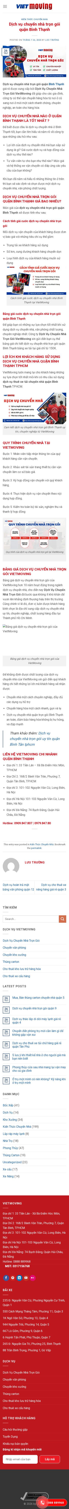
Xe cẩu (7, 1169)
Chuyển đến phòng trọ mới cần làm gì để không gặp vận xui (37, 1032)
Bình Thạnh (56, 84)
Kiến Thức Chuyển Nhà (34, 19)
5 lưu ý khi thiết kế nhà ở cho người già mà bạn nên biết (39, 1056)
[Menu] (5, 6)
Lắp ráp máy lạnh (14, 1134)
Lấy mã (50, 1459)
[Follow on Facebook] (6, 1278)
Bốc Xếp (8, 1105)
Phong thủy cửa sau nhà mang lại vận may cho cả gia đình (39, 1069)
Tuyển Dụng (10, 1436)
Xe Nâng (8, 1176)
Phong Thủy (10, 1148)
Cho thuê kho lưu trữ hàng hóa (22, 969)
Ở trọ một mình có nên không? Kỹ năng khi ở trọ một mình (39, 1080)
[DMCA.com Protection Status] (34, 1482)
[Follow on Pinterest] (13, 1278)
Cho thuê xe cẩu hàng (16, 976)
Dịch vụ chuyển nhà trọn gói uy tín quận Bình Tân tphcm (35, 739)
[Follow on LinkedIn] (19, 1278)
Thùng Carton (11, 1155)
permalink (36, 848)
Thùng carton (11, 962)
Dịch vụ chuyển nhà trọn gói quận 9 (34, 1008)
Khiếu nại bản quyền (15, 1444)
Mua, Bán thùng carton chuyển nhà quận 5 (38, 997)
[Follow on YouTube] (26, 1278)
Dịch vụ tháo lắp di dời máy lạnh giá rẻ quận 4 (36, 1020)
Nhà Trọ (8, 1141)
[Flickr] (33, 1278)
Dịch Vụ (8, 1112)
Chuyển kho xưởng (14, 955)
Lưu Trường (52, 40)
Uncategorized (12, 1162)
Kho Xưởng (10, 1119)
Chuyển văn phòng (14, 947)
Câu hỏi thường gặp (15, 1429)
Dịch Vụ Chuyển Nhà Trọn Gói (21, 940)
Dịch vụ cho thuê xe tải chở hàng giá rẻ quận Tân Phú (36, 1044)
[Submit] (62, 919)
